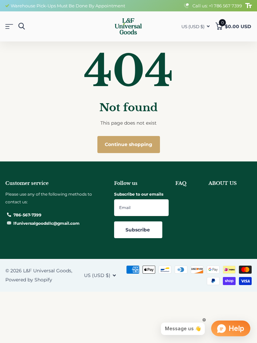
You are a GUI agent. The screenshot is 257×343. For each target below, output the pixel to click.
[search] (21, 26)
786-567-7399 (27, 214)
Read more (166, 5)
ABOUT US (222, 183)
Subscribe (138, 230)
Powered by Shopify (28, 280)
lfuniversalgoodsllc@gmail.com (46, 223)
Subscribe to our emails (138, 194)
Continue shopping (128, 144)
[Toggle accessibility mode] (248, 5)
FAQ (180, 183)
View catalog (9, 26)
